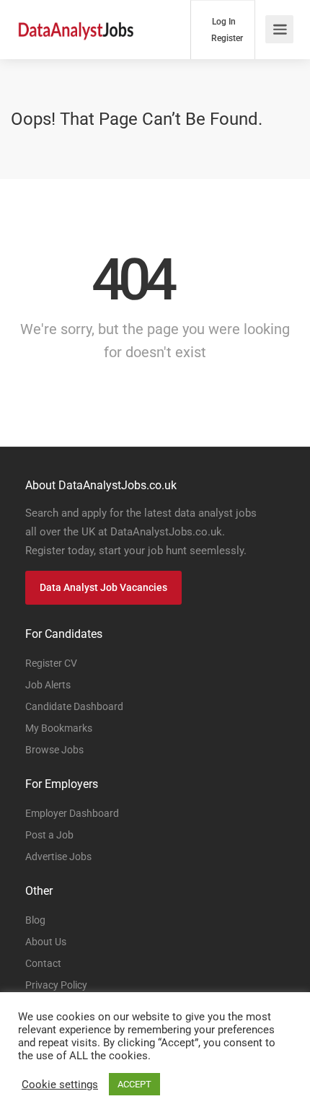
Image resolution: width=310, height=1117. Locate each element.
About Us (45, 941)
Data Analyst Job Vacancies (103, 587)
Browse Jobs (54, 749)
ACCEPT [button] (134, 1084)
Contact (43, 963)
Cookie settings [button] (60, 1084)
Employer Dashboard (72, 813)
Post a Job (49, 835)
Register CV (51, 663)
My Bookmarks (58, 728)
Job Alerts (48, 685)
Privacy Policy (56, 985)
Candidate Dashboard (74, 706)
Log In (223, 22)
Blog (35, 920)
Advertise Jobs (58, 856)
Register (226, 38)
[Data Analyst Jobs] (75, 22)
